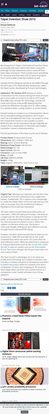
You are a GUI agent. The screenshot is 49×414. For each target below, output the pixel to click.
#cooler (11, 30)
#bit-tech (12, 35)
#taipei (7, 32)
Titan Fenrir (12, 249)
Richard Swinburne (8, 25)
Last (14, 288)
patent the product (11, 264)
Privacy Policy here (24, 409)
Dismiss (24, 412)
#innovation (34, 30)
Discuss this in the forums (12, 284)
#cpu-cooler (18, 30)
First (2, 288)
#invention (42, 30)
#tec (11, 32)
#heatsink (26, 30)
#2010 (6, 30)
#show (3, 32)
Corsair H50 (36, 244)
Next (45, 40)
